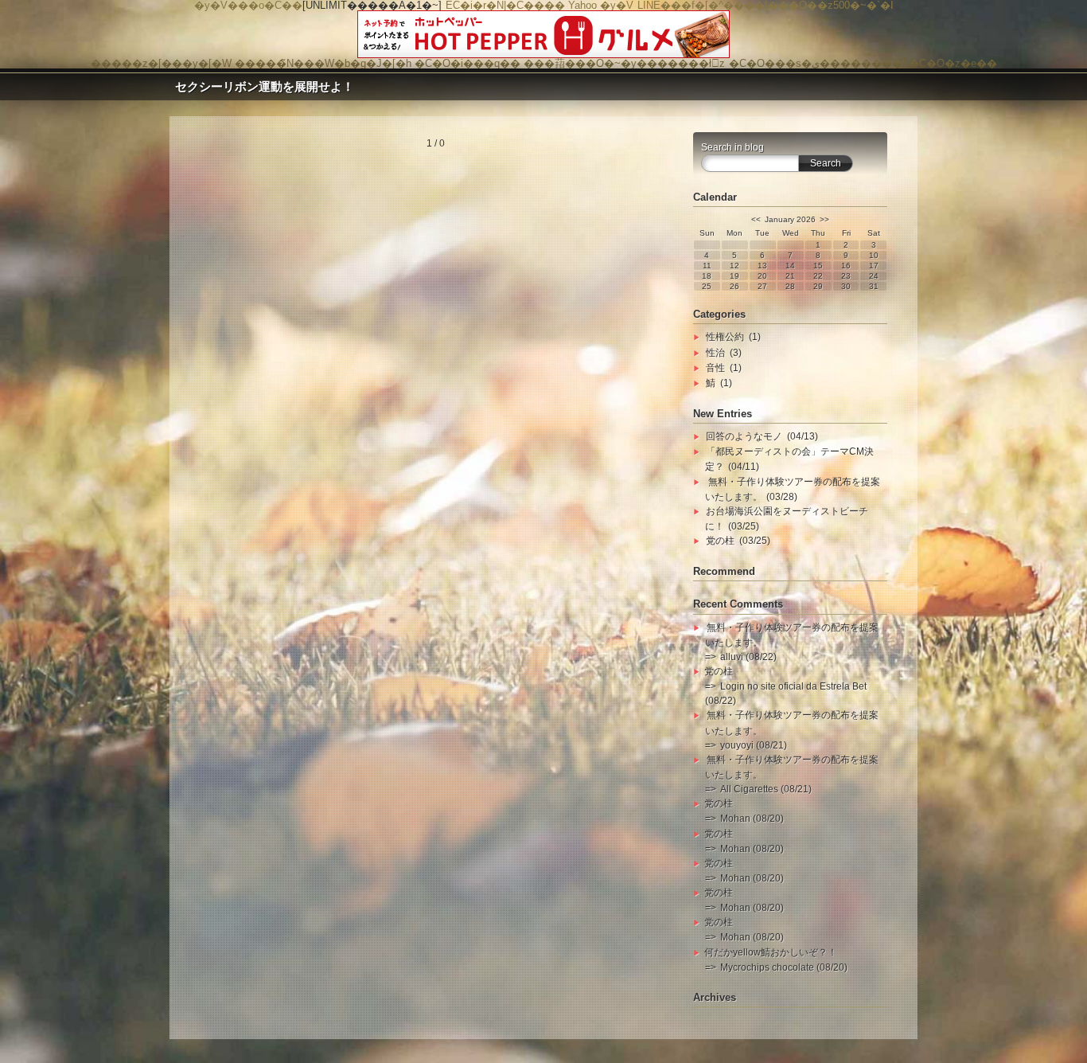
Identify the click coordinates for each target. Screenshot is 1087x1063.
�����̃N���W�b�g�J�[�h (323, 63)
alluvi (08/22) (748, 656)
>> (824, 219)
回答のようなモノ (744, 436)
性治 (715, 352)
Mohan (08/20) (752, 818)
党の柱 (720, 540)
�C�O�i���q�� (467, 63)
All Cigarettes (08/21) (766, 789)
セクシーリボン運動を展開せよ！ (264, 86)
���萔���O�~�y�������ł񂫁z (624, 63)
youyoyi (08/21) (753, 745)
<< (756, 219)
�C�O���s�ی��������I (817, 63)
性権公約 (725, 336)
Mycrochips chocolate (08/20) (783, 967)
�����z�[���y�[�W (161, 63)
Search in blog (732, 147)
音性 (715, 367)
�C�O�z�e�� (953, 63)
